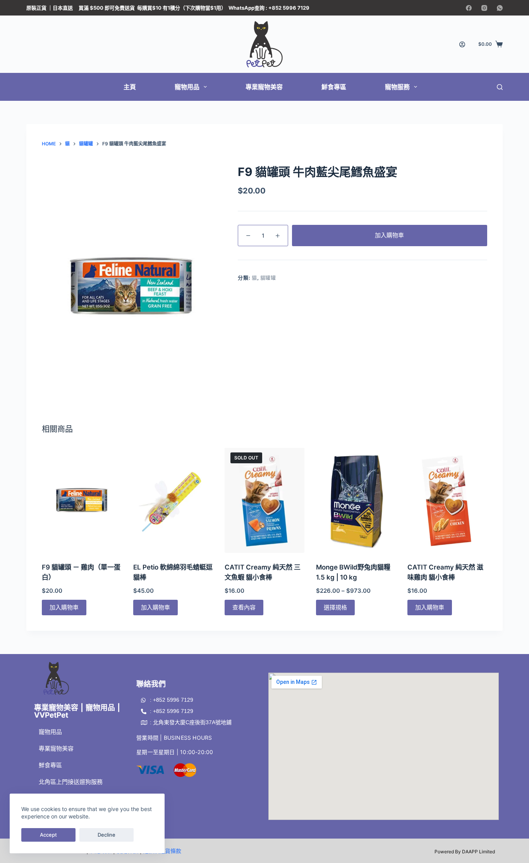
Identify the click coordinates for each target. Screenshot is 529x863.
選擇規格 (335, 607)
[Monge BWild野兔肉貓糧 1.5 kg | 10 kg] (356, 500)
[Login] (462, 44)
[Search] (500, 87)
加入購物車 (389, 235)
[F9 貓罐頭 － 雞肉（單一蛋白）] (82, 500)
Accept (48, 835)
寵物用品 (187, 87)
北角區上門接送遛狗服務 (71, 781)
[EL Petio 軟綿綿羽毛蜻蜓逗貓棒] (173, 500)
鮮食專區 (333, 87)
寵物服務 (397, 87)
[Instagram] (484, 8)
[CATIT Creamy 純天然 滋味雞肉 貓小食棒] (447, 500)
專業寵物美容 (264, 87)
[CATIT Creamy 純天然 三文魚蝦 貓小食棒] (264, 500)
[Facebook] (469, 8)
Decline (106, 835)
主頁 (130, 87)
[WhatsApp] (500, 8)
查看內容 (244, 607)
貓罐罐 (268, 277)
